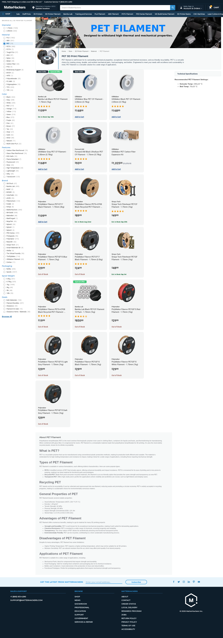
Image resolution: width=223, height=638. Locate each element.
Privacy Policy (129, 622)
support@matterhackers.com (26, 600)
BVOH (10, 73)
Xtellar (10, 251)
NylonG (10, 224)
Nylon (10, 58)
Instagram (183, 581)
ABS (10, 40)
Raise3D (11, 242)
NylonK (10, 227)
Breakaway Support (14, 70)
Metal (10, 61)
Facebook (173, 581)
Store (70, 51)
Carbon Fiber (12, 64)
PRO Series (12, 233)
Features (6, 147)
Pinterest (194, 581)
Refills (11, 269)
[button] (43, 7)
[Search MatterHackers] (172, 7)
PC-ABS (10, 81)
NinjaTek (11, 221)
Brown (10, 126)
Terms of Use (128, 625)
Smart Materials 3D (14, 248)
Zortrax (10, 262)
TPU (10, 87)
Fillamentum (13, 201)
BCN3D (10, 192)
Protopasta (12, 236)
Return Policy (128, 618)
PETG (10, 46)
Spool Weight (8, 276)
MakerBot (11, 216)
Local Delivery (129, 607)
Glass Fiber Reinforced (16, 153)
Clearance (12, 306)
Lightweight (12, 171)
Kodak (10, 204)
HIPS (9, 76)
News (77, 600)
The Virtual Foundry (15, 253)
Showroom (81, 604)
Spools (11, 272)
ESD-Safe (11, 156)
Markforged (12, 218)
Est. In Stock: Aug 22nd (83, 222)
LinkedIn (188, 581)
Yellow (11, 111)
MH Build (12, 213)
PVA (9, 67)
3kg (9, 287)
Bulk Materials (14, 300)
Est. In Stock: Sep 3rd (119, 274)
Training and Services (83, 14)
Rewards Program (131, 611)
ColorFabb (12, 195)
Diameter (6, 25)
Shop (77, 596)
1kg (10, 285)
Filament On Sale (14, 309)
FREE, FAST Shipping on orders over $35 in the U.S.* (22, 2)
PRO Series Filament (144, 14)
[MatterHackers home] (15, 8)
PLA (10, 38)
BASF (9, 189)
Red (10, 106)
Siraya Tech (12, 245)
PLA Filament (100, 14)
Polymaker (12, 239)
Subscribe (136, 582)
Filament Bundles (15, 303)
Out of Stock (43, 274)
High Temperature (14, 168)
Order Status (128, 604)
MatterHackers (14, 210)
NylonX (10, 230)
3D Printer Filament (53, 14)
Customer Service (51, 2)
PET (9, 43)
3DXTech (11, 183)
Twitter (178, 581)
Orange (11, 109)
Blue (10, 117)
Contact (125, 600)
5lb (9, 290)
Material (94, 51)
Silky (10, 174)
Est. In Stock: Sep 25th (119, 222)
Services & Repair (84, 622)
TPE (9, 90)
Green (10, 114)
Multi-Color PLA (13, 144)
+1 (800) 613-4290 (65, 2)
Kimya (10, 207)
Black (10, 97)
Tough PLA (12, 52)
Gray (10, 100)
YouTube (199, 581)
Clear (10, 132)
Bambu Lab (67, 14)
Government (81, 618)
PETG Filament (127, 14)
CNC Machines (199, 14)
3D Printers (38, 14)
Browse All (7, 316)
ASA (9, 55)
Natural (10, 141)
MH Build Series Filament (164, 14)
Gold (10, 135)
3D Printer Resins (184, 14)
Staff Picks (26, 14)
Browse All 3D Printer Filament (17, 20)
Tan (9, 129)
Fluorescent (12, 162)
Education (80, 611)
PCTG (10, 49)
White (10, 103)
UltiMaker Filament (15, 259)
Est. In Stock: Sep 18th (46, 117)
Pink (9, 123)
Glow (10, 165)
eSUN (10, 198)
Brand (5, 180)
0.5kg (10, 279)
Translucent (13, 177)
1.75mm (12, 28)
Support (79, 615)
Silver (10, 138)
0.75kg (11, 282)
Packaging (7, 266)
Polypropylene (13, 84)
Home (64, 51)
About (124, 596)
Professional (82, 607)
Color (4, 94)
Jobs (123, 615)
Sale (18, 14)
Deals (4, 297)
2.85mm (11, 31)
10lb (9, 293)
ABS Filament (113, 14)
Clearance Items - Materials (18, 312)
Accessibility (128, 629)
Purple (10, 120)
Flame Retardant (13, 159)
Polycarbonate (13, 78)
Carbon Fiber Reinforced (17, 150)
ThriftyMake (13, 256)
